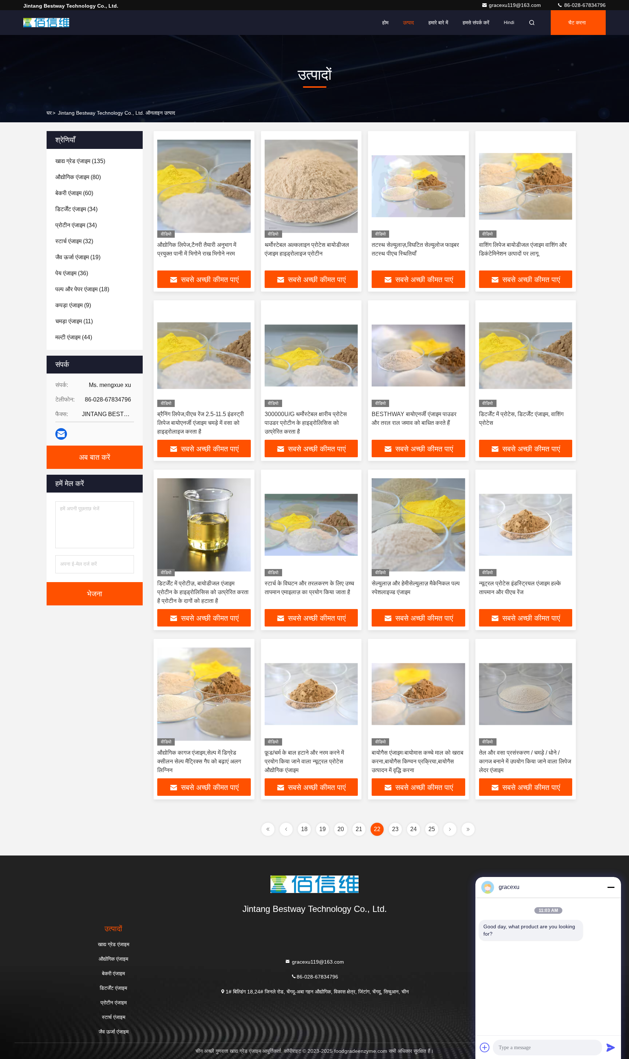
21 (359, 829)
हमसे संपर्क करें (476, 22)
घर (49, 113)
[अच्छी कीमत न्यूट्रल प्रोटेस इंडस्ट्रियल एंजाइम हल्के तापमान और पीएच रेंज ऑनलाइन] (526, 524)
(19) (77, 257)
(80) (78, 177)
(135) (80, 161)
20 (340, 829)
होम (385, 22)
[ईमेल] (61, 434)
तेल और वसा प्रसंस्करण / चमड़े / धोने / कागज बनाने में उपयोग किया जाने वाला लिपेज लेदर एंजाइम (525, 761)
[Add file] (485, 1047)
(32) (74, 241)
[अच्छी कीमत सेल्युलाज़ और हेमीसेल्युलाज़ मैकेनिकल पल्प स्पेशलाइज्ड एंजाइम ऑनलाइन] (418, 524)
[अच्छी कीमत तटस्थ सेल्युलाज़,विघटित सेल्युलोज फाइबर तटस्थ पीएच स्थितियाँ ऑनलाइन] (418, 186)
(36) (71, 273)
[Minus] (610, 887)
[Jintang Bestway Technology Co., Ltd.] (46, 22)
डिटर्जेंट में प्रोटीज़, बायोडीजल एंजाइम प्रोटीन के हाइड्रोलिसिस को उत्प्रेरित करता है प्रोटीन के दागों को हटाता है (203, 592)
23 (395, 829)
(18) (82, 289)
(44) (73, 337)
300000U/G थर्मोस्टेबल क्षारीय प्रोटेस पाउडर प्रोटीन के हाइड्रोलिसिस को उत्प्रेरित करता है (306, 423)
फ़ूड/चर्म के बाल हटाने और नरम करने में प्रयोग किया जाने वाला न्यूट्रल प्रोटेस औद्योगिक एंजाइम (304, 761)
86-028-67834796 (584, 5)
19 (322, 829)
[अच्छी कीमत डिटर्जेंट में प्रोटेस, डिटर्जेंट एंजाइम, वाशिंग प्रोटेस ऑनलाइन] (526, 355)
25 (431, 829)
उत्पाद (408, 22)
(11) (74, 321)
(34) (76, 209)
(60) (74, 193)
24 (413, 829)
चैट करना (577, 22)
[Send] (611, 1047)
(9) (73, 305)
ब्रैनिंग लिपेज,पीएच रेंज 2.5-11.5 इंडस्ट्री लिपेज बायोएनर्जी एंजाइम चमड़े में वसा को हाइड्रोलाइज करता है (200, 423)
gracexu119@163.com (515, 5)
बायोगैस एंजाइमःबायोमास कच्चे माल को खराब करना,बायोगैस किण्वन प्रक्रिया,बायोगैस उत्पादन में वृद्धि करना (417, 761)
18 (304, 829)
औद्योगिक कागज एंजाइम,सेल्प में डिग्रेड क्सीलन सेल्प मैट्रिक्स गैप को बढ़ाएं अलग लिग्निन (199, 761)
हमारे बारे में (438, 22)
